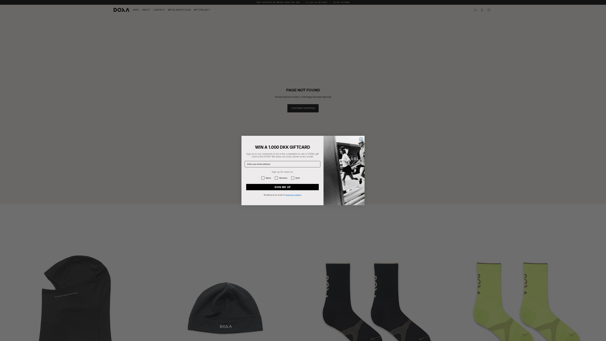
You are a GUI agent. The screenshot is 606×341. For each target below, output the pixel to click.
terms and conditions (293, 195)
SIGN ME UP (282, 187)
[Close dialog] (361, 139)
